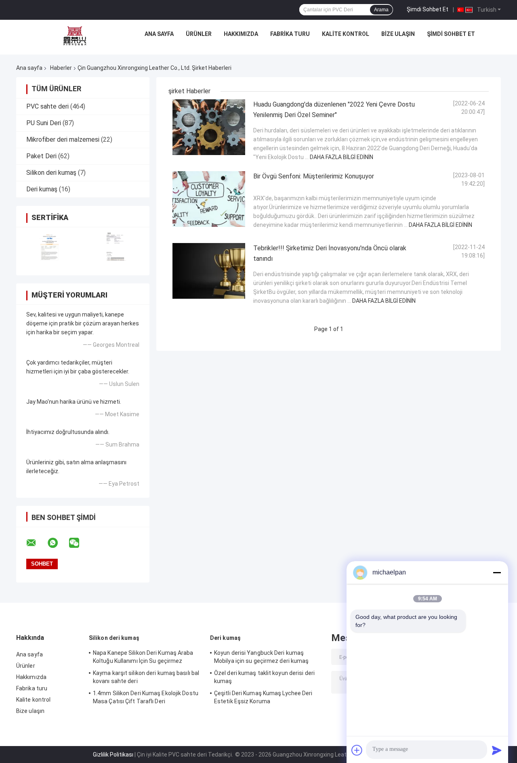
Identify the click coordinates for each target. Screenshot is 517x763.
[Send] (496, 750)
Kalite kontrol (345, 34)
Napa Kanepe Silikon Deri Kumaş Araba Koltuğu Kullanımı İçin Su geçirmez (143, 657)
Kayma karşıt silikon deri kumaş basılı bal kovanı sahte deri (146, 677)
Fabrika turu (290, 34)
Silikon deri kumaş (51, 172)
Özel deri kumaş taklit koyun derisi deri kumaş (264, 677)
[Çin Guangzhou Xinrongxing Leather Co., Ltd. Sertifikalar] (49, 246)
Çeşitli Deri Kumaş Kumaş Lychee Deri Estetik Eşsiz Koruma (263, 697)
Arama (381, 10)
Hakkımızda (241, 34)
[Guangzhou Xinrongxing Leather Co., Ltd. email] (36, 543)
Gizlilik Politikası (113, 754)
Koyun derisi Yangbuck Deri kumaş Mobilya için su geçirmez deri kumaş (261, 657)
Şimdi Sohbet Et (427, 9)
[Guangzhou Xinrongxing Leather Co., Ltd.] (74, 36)
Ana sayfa (159, 34)
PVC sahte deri (47, 106)
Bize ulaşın (398, 34)
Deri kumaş (41, 189)
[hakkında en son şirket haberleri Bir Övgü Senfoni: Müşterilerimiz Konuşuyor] (208, 199)
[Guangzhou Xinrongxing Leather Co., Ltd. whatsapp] (58, 543)
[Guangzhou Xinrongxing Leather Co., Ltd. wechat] (79, 543)
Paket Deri (41, 156)
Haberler (61, 68)
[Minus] (497, 572)
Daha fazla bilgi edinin (341, 157)
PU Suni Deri (43, 123)
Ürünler (199, 34)
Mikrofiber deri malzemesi (62, 139)
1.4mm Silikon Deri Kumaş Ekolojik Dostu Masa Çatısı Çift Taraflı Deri (145, 697)
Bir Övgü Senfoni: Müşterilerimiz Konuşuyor (313, 176)
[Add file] (357, 750)
